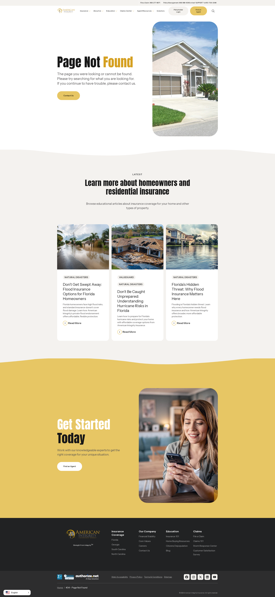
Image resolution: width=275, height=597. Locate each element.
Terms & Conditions (153, 577)
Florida (115, 539)
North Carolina (118, 554)
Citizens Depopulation (177, 545)
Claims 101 (198, 541)
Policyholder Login (178, 11)
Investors (161, 11)
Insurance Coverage (118, 533)
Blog (168, 550)
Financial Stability (147, 536)
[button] (17, 592)
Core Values (145, 541)
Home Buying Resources (178, 541)
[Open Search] (213, 10)
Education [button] (110, 11)
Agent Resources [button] (144, 11)
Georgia (115, 544)
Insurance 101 (172, 536)
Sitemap (168, 577)
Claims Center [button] (126, 11)
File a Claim (198, 536)
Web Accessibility (119, 577)
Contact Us (68, 95)
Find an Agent (198, 11)
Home (60, 587)
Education (172, 531)
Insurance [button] (84, 11)
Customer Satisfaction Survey (204, 552)
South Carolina (119, 549)
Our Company (147, 531)
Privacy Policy (136, 577)
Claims (197, 531)
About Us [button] (97, 11)
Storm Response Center (205, 545)
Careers (143, 545)
